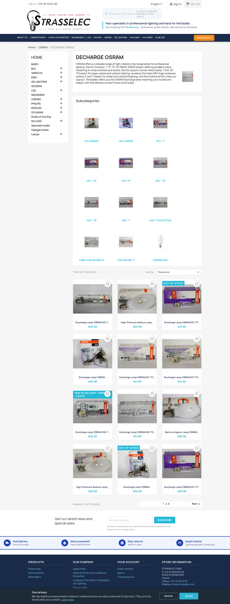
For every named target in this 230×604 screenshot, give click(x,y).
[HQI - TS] (91, 202)
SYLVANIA (37, 112)
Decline (168, 595)
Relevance (179, 272)
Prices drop (34, 568)
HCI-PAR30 (126, 141)
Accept (189, 595)
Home (37, 57)
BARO (34, 64)
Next (196, 504)
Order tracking (125, 568)
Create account (125, 576)
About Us (22, 37)
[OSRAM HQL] (160, 242)
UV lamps (148, 37)
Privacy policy (80, 587)
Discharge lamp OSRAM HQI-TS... (137, 432)
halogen (135, 37)
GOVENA (36, 86)
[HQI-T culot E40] (160, 202)
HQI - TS (92, 220)
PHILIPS (98, 37)
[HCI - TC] (91, 162)
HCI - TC (92, 181)
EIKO (34, 77)
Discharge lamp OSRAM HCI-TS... (182, 377)
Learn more (67, 599)
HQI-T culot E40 (160, 220)
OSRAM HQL (160, 260)
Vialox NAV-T (126, 260)
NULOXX (36, 121)
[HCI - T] (160, 123)
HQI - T (126, 220)
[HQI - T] (126, 202)
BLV (33, 68)
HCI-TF (126, 181)
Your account (128, 562)
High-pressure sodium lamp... (137, 322)
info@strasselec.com (183, 584)
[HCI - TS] (160, 162)
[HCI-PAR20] (91, 123)
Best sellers (34, 576)
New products (35, 572)
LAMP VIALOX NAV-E (91, 260)
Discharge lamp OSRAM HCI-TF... (182, 322)
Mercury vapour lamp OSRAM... (182, 432)
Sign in (120, 572)
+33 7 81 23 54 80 (47, 4)
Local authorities (58, 37)
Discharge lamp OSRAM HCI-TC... (137, 377)
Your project (204, 37)
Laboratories (38, 37)
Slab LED (160, 37)
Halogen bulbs (40, 130)
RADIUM (36, 108)
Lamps (35, 134)
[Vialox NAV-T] (126, 242)
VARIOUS (36, 73)
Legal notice (79, 568)
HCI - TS (160, 181)
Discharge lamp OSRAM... (93, 377)
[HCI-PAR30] (126, 123)
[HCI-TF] (126, 162)
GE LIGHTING (120, 37)
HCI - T (160, 141)
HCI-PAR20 (92, 141)
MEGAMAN (37, 95)
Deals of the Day (41, 116)
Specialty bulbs (40, 125)
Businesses (78, 37)
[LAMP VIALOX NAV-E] (91, 242)
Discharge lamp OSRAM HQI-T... (92, 322)
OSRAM (108, 37)
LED (89, 37)
